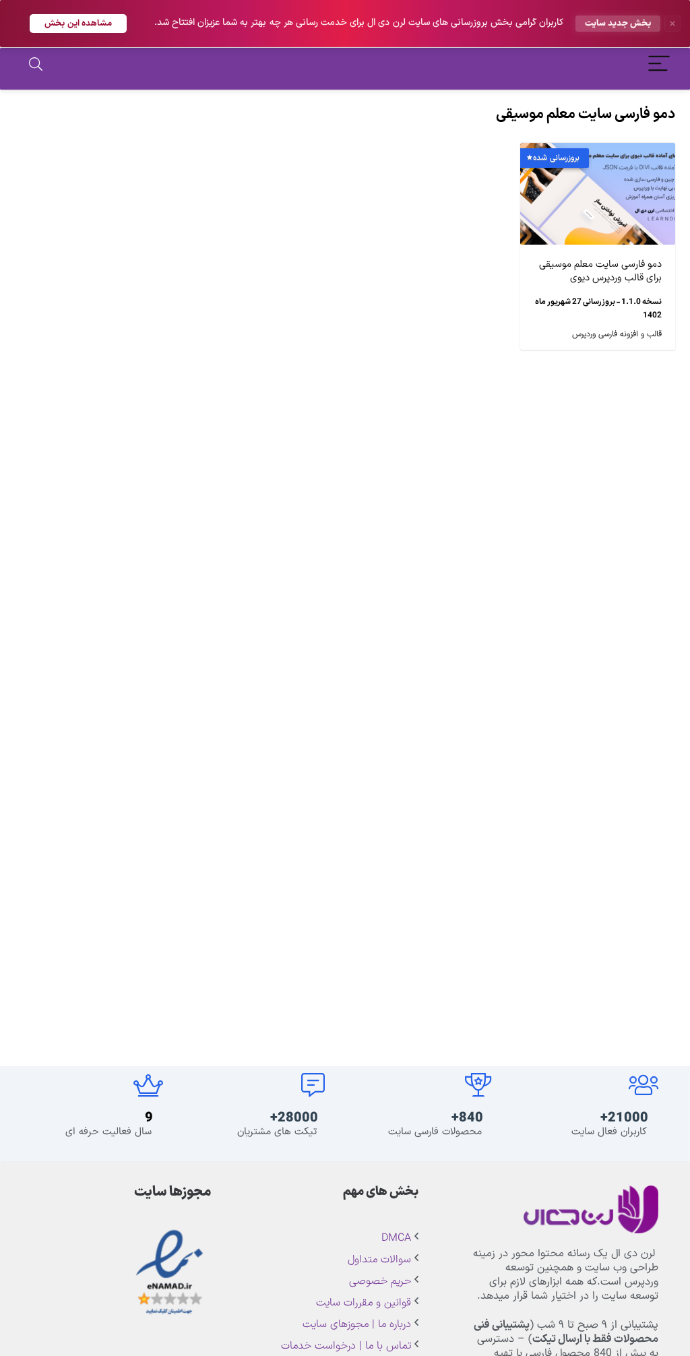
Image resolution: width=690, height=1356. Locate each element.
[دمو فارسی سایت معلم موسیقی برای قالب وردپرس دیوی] (597, 152)
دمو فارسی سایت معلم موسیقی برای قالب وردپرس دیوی (600, 271)
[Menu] (659, 66)
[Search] (36, 66)
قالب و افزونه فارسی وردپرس (617, 334)
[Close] (672, 24)
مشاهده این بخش (78, 23)
